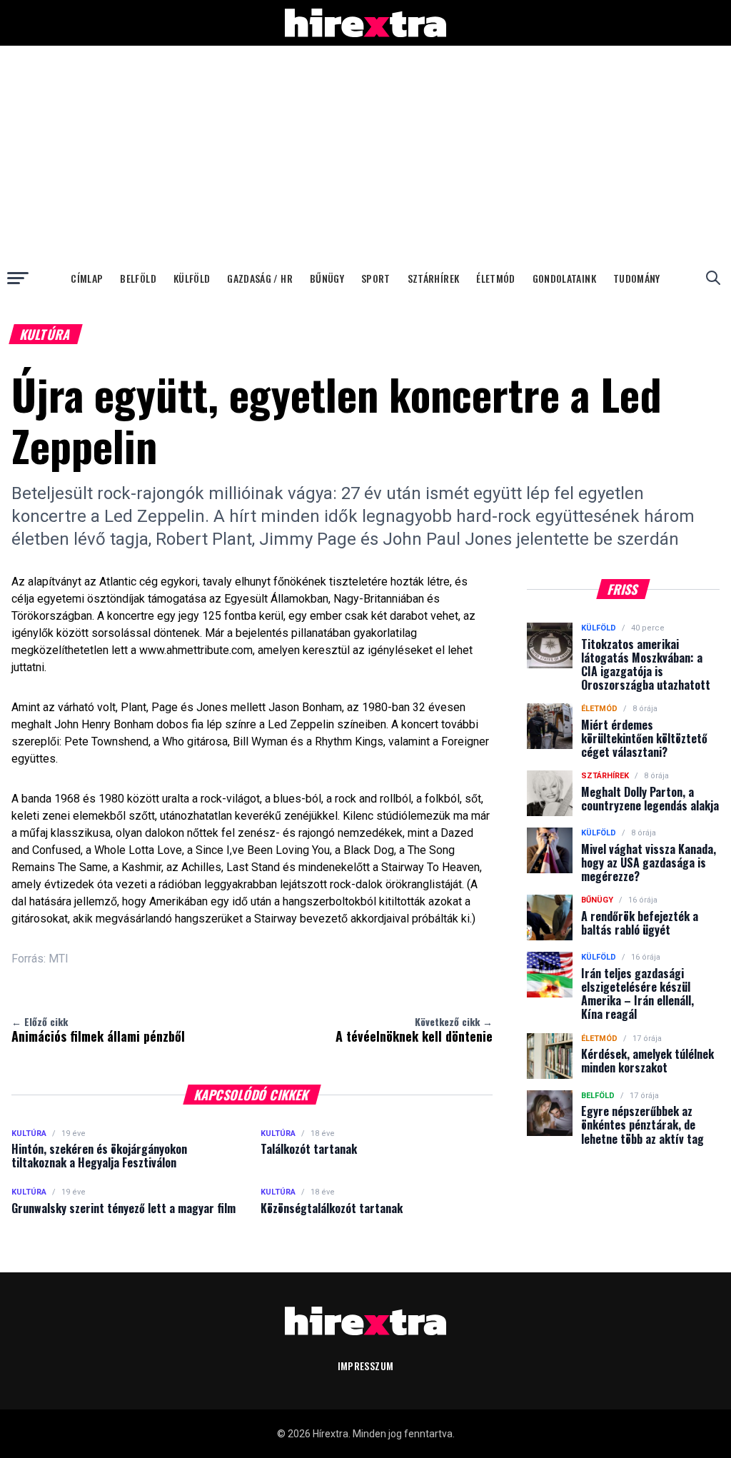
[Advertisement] (365, 153)
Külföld (191, 278)
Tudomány (636, 278)
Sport (375, 278)
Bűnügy (327, 278)
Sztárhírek (434, 278)
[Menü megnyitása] (18, 278)
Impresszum (366, 1365)
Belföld (138, 278)
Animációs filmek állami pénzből (98, 1029)
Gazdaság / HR (260, 278)
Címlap (87, 278)
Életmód (495, 278)
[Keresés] (713, 278)
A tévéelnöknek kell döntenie (414, 1029)
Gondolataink (564, 278)
